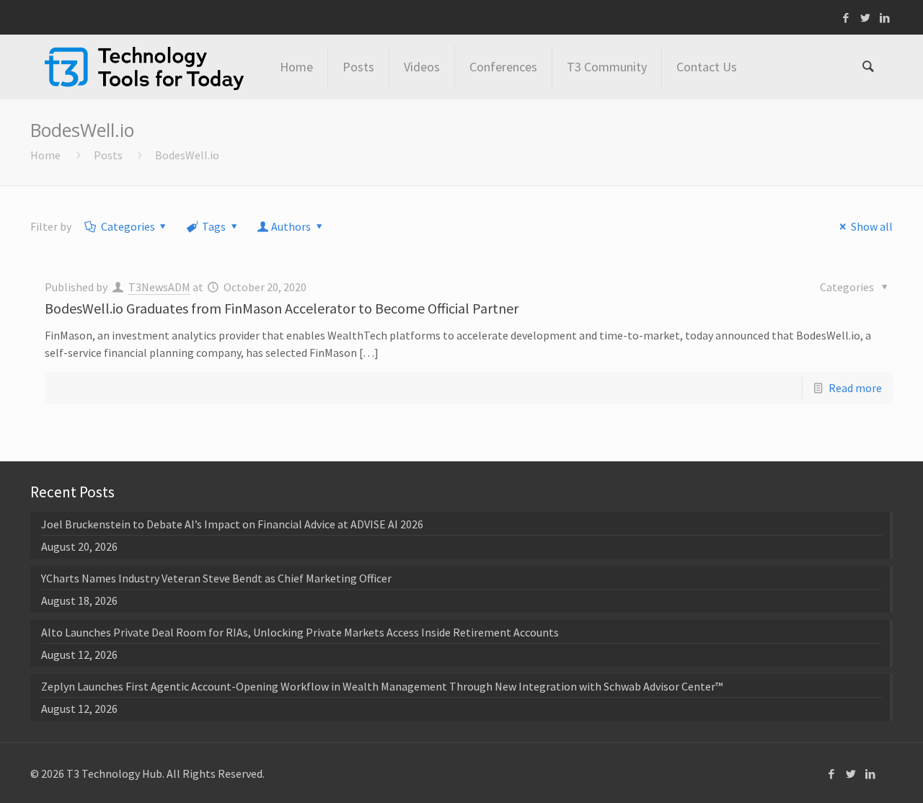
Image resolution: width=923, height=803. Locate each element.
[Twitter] (865, 18)
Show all (871, 226)
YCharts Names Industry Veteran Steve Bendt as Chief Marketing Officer (216, 578)
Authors (291, 226)
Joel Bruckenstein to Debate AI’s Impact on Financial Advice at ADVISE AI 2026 (232, 524)
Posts (108, 155)
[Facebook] (846, 18)
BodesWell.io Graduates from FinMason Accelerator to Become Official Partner (281, 308)
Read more (855, 388)
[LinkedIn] (885, 18)
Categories (128, 226)
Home (45, 155)
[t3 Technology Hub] (144, 67)
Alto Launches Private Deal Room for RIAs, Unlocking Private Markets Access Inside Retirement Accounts (300, 632)
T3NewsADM (159, 287)
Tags (214, 226)
